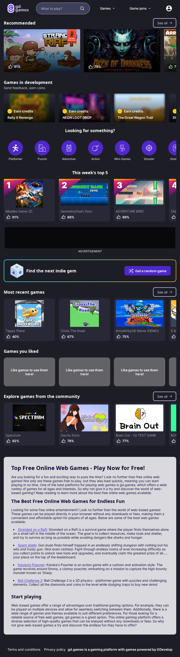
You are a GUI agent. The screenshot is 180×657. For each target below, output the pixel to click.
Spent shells (27, 545)
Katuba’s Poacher (31, 565)
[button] (164, 23)
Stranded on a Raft (32, 529)
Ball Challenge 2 (30, 580)
